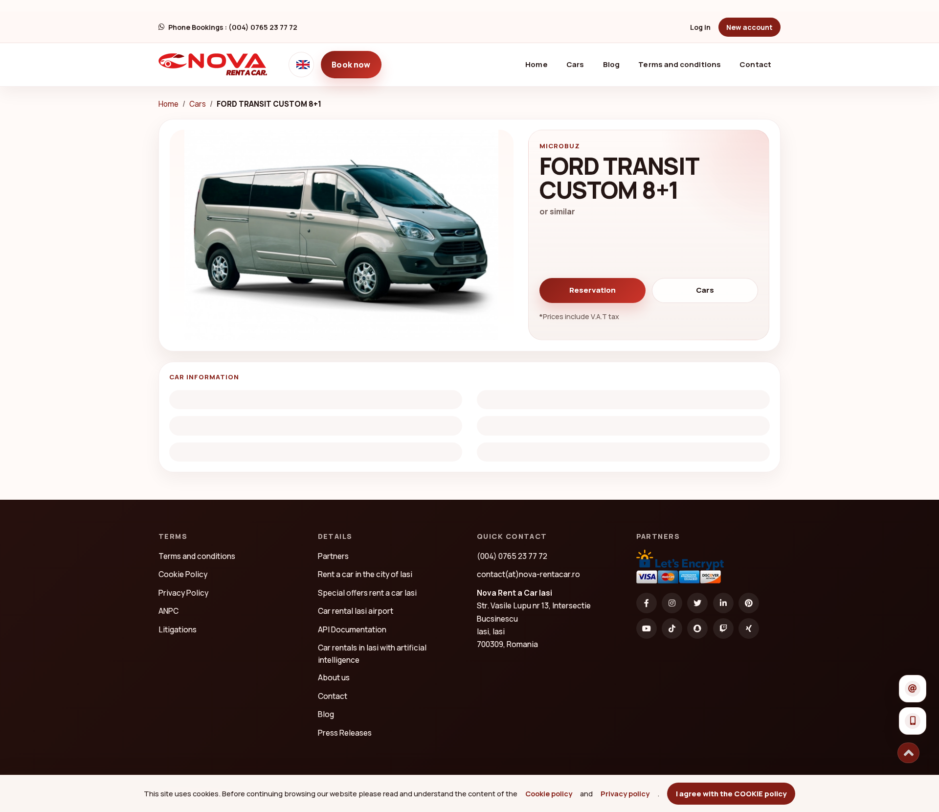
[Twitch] (723, 628)
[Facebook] (646, 603)
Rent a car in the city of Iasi (365, 574)
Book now (351, 64)
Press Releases (345, 732)
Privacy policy (625, 793)
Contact (755, 64)
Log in (700, 27)
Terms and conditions (679, 64)
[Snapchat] (697, 628)
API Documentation (352, 629)
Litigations (177, 629)
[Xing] (748, 628)
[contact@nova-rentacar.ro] (912, 688)
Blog (611, 64)
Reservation (592, 290)
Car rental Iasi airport (355, 610)
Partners (333, 556)
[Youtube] (646, 628)
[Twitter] (697, 603)
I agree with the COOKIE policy (731, 793)
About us (334, 677)
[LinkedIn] (723, 603)
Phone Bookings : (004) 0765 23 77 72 (232, 27)
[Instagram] (672, 603)
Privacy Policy (183, 592)
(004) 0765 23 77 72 (512, 556)
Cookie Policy (182, 574)
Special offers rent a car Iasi (367, 592)
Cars (575, 64)
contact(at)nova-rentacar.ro (528, 574)
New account (749, 27)
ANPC (168, 610)
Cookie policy (548, 793)
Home (540, 64)
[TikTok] (672, 628)
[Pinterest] (748, 603)
